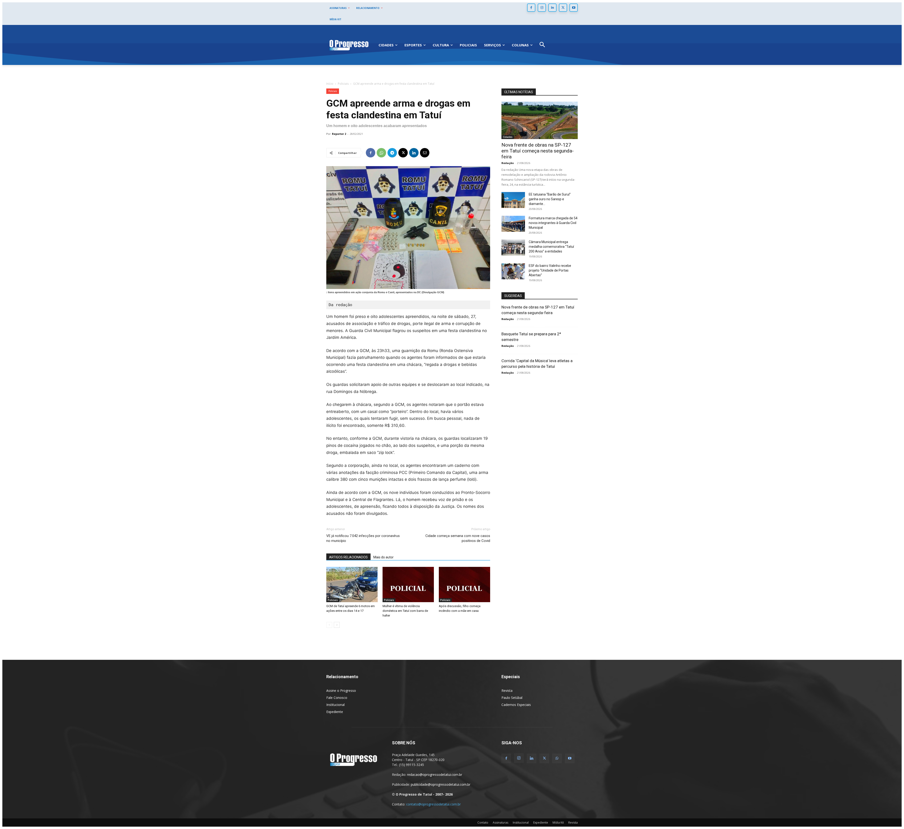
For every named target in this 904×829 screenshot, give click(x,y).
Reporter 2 (339, 134)
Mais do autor (383, 557)
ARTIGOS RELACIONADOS (348, 557)
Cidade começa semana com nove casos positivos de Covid (457, 538)
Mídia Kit (558, 823)
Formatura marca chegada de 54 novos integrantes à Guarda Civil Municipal (553, 222)
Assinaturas (500, 823)
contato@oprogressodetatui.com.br (433, 804)
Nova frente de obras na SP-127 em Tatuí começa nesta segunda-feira (537, 151)
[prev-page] (329, 625)
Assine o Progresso (341, 690)
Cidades (508, 137)
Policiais (343, 84)
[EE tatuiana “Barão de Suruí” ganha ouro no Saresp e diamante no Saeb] (513, 200)
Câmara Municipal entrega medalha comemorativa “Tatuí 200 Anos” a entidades (551, 246)
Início (329, 84)
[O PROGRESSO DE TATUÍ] (348, 45)
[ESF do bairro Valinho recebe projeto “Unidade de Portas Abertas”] (513, 271)
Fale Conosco (336, 697)
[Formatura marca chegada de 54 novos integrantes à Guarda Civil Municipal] (513, 224)
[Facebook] (531, 8)
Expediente (334, 711)
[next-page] (337, 625)
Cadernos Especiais (516, 704)
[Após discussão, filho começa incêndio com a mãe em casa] (464, 584)
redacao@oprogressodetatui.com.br (434, 774)
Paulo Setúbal (511, 697)
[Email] (424, 152)
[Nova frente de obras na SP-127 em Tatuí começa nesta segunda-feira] (539, 120)
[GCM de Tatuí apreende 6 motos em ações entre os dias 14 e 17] (352, 584)
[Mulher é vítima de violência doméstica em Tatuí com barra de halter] (408, 584)
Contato (482, 823)
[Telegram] (392, 152)
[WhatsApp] (381, 152)
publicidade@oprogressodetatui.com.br (440, 784)
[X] (563, 8)
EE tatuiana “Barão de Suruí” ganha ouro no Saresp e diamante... (550, 199)
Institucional (335, 704)
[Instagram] (542, 8)
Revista (507, 690)
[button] (542, 45)
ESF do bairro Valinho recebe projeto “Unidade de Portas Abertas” (550, 270)
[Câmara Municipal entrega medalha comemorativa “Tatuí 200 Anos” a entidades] (513, 248)
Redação (507, 163)
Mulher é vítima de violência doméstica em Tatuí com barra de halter (405, 610)
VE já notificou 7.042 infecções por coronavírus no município (363, 538)
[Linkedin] (552, 8)
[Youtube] (573, 8)
